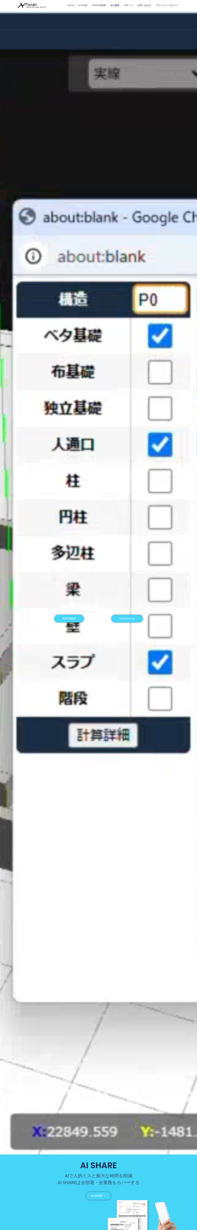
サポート (128, 5)
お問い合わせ (144, 5)
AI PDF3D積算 (99, 5)
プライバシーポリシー (167, 5)
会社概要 (114, 5)
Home (71, 5)
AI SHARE (83, 5)
